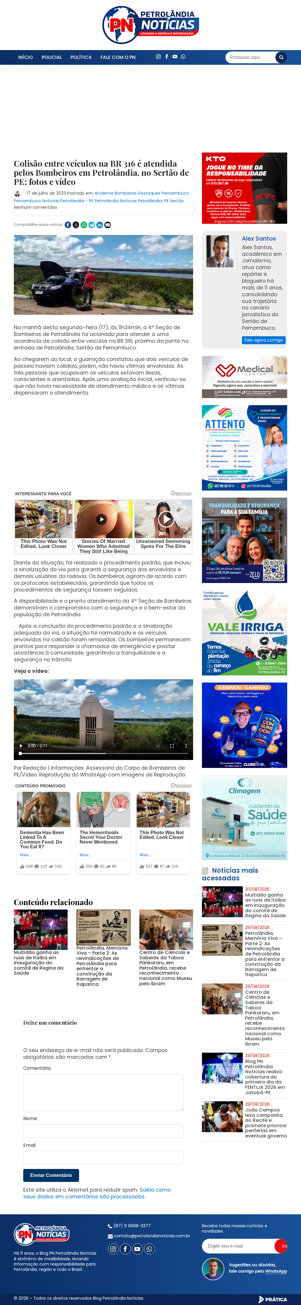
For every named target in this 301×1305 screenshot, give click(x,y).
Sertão (177, 201)
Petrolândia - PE (76, 201)
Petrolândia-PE (153, 201)
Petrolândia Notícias (116, 201)
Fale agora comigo (264, 340)
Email (29, 1145)
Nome (30, 1119)
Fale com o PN (118, 57)
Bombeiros (126, 193)
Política (81, 57)
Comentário (37, 1068)
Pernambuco (175, 193)
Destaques (149, 193)
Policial (52, 57)
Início (25, 57)
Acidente (104, 193)
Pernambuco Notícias (36, 201)
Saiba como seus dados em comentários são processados (97, 1193)
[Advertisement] (103, 115)
